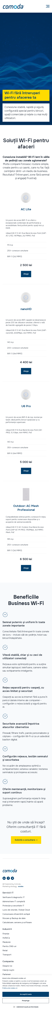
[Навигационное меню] (47, 6)
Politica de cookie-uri (9, 988)
